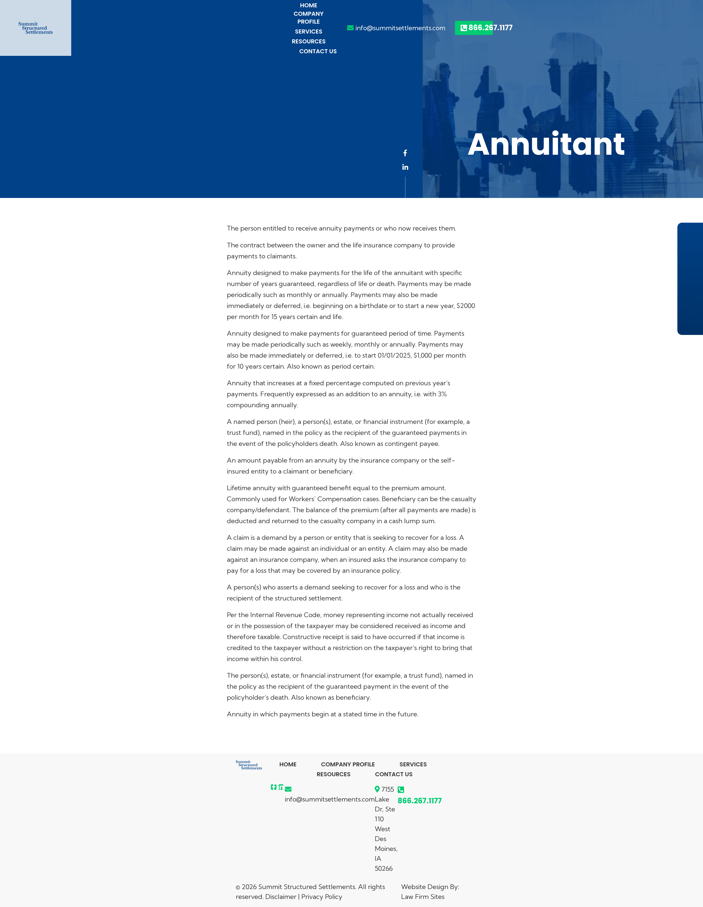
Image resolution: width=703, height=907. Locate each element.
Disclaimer (280, 896)
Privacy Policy (321, 896)
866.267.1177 (480, 28)
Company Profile (309, 17)
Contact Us (318, 51)
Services (308, 32)
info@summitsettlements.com (400, 28)
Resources (309, 41)
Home (308, 5)
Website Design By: (430, 886)
